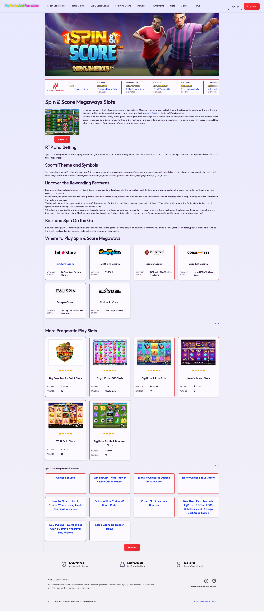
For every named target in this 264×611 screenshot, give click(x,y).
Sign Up (235, 6)
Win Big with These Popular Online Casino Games (110, 479)
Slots (172, 5)
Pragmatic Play (148, 113)
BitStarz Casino (66, 263)
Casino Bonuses (65, 477)
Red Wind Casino (123, 5)
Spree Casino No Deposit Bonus (109, 526)
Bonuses (141, 5)
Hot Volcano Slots (129, 89)
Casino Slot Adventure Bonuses (154, 503)
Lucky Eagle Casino (99, 5)
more (216, 323)
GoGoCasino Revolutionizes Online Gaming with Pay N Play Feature (65, 528)
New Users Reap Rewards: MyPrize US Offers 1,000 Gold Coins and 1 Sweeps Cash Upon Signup (198, 507)
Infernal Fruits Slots (101, 89)
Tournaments (157, 5)
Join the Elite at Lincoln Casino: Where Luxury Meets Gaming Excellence (65, 505)
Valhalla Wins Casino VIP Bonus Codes (109, 503)
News (197, 5)
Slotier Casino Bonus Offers (198, 477)
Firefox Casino (77, 5)
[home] (22, 10)
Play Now (251, 6)
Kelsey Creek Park (56, 5)
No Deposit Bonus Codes (205, 601)
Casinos (184, 5)
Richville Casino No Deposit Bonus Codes (154, 479)
